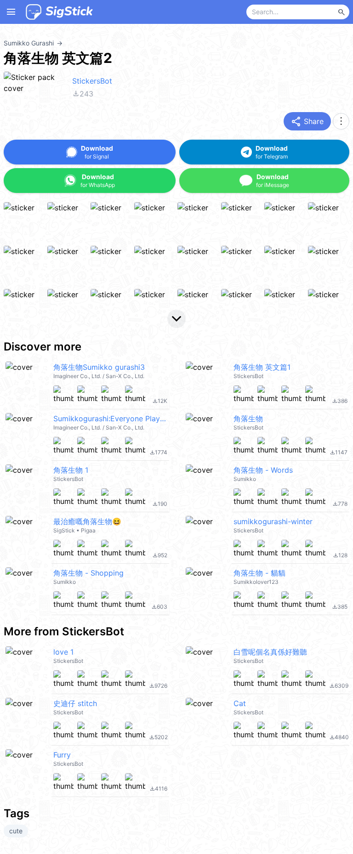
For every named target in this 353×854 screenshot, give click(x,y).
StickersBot (92, 80)
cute (16, 831)
